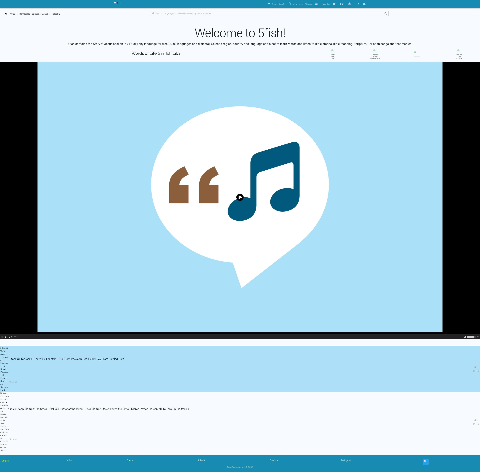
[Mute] (465, 336)
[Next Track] (9, 336)
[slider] (471, 337)
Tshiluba (56, 14)
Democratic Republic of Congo (33, 14)
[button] (153, 13)
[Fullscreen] (478, 336)
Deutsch (274, 460)
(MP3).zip (459, 56)
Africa (12, 14)
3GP (333, 56)
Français (130, 460)
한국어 (69, 460)
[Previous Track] (2, 336)
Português (346, 460)
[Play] (6, 336)
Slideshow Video (375, 56)
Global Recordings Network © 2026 (240, 467)
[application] (240, 200)
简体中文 (201, 460)
